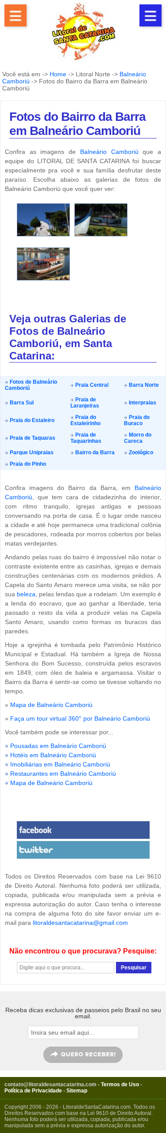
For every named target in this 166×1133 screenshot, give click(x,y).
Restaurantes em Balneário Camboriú (63, 773)
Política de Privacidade (33, 1091)
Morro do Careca (137, 438)
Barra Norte (143, 385)
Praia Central (91, 385)
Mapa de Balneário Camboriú (51, 704)
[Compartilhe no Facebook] (83, 830)
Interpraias (141, 403)
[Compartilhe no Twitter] (83, 850)
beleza (26, 594)
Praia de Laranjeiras (84, 402)
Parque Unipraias (31, 452)
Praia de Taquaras (31, 438)
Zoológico (140, 452)
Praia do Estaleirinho (85, 420)
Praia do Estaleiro (31, 420)
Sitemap (76, 1091)
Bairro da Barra (94, 452)
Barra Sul (21, 403)
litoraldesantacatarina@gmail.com (80, 922)
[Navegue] (15, 15)
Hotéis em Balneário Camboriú (53, 755)
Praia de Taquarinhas (85, 438)
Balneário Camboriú (109, 151)
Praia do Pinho (27, 464)
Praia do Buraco (137, 420)
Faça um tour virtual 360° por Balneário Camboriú (80, 718)
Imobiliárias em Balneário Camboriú (60, 764)
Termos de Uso (120, 1084)
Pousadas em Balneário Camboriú (58, 745)
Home (58, 74)
